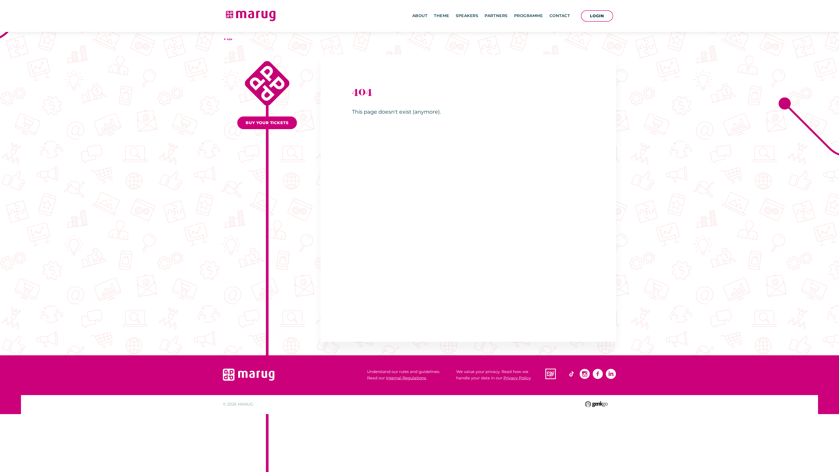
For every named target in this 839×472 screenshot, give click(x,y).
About (420, 15)
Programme (528, 15)
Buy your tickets (267, 122)
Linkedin (611, 374)
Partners (496, 15)
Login (597, 16)
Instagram (584, 374)
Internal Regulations (406, 378)
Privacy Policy (516, 378)
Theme (441, 15)
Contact (560, 15)
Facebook (598, 374)
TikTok (571, 374)
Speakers (467, 15)
